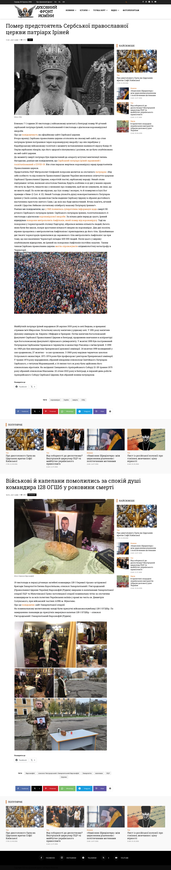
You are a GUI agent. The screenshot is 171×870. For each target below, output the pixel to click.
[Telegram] (149, 1)
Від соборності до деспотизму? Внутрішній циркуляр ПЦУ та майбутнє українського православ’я (143, 110)
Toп (30, 40)
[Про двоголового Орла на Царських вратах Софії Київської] (137, 61)
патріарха (101, 171)
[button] (126, 2)
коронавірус (55, 400)
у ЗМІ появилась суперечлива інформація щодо (71, 209)
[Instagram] (146, 1)
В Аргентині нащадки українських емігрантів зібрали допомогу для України (142, 127)
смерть (75, 400)
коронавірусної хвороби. (53, 216)
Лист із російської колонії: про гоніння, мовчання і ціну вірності (145, 458)
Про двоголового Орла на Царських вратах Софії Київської (135, 79)
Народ (133, 121)
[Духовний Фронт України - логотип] (35, 11)
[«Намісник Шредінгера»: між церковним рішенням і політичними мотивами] (123, 93)
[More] (110, 411)
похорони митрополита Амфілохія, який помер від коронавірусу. (62, 220)
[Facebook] (143, 1)
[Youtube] (155, 1)
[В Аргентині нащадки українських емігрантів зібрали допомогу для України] (123, 126)
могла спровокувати (66, 246)
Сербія (66, 400)
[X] (152, 1)
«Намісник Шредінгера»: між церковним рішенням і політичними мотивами (143, 93)
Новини (134, 88)
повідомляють (30, 134)
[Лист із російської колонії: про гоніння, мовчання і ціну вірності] (146, 439)
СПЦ (83, 400)
